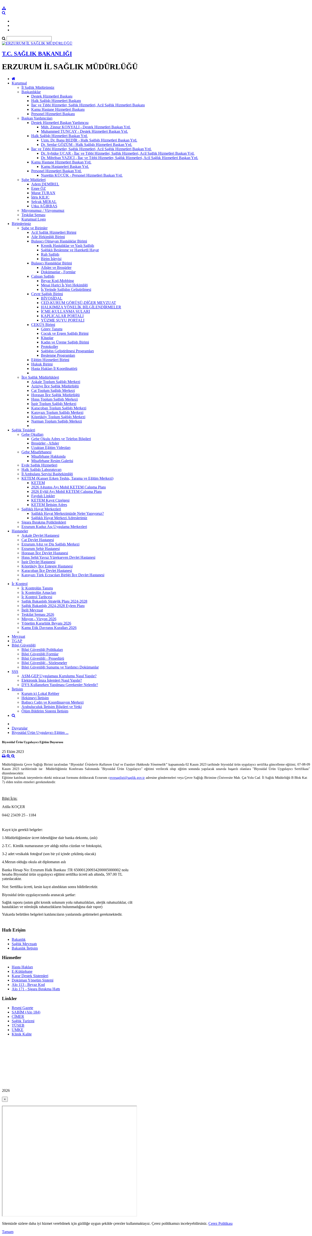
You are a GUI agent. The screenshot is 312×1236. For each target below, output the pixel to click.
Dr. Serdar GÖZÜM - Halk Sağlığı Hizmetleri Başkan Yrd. (86, 144)
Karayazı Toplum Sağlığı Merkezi (57, 412)
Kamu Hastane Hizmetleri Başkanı (58, 109)
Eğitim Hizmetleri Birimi (50, 360)
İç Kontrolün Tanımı (37, 588)
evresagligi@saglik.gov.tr (127, 778)
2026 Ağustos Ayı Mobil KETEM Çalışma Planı (68, 487)
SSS (15, 671)
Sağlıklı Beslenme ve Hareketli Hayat (70, 250)
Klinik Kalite (22, 1034)
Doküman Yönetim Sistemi (32, 980)
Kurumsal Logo (33, 219)
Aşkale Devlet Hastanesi (40, 535)
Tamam (7, 1232)
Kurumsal (19, 83)
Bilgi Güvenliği (24, 645)
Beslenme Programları (58, 355)
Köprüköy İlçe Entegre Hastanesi (47, 566)
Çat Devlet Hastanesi (37, 540)
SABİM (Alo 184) (26, 1012)
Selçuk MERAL (44, 202)
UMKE (17, 1030)
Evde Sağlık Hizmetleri (39, 465)
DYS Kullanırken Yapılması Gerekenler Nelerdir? (59, 685)
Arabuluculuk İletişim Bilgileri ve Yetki (51, 707)
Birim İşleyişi (51, 259)
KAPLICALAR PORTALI (62, 316)
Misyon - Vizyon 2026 (38, 619)
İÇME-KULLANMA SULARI (65, 311)
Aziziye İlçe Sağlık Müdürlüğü (55, 386)
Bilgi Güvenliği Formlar (39, 654)
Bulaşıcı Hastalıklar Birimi (51, 263)
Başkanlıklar (31, 92)
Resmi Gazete (22, 1008)
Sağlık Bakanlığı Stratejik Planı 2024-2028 (54, 601)
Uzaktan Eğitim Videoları (50, 448)
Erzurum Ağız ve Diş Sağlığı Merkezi (50, 544)
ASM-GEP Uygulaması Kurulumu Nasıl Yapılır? (59, 676)
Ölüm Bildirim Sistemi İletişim (44, 711)
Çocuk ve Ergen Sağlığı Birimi (64, 333)
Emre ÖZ (38, 188)
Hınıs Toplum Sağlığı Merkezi (54, 399)
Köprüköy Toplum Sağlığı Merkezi (58, 417)
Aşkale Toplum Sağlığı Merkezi (55, 382)
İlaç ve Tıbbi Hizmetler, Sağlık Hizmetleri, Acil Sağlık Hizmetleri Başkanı (88, 105)
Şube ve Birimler (34, 228)
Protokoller (49, 346)
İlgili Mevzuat (32, 610)
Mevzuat (18, 636)
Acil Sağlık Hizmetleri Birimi (53, 232)
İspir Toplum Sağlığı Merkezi (53, 404)
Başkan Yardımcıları (36, 118)
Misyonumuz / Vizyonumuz (42, 210)
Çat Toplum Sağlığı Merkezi (53, 390)
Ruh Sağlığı (50, 254)
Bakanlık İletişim (25, 948)
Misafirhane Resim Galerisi (52, 461)
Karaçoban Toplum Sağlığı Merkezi (58, 408)
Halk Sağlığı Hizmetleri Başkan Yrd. (59, 136)
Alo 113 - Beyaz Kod (28, 985)
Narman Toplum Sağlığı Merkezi (56, 421)
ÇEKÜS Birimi (43, 325)
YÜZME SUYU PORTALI (62, 320)
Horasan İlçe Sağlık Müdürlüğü (55, 395)
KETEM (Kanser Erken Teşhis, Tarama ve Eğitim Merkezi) (67, 478)
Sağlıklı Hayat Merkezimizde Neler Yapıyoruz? (67, 513)
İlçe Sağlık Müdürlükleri (40, 377)
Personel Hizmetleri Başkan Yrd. (56, 171)
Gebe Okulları (32, 434)
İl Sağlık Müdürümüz (37, 87)
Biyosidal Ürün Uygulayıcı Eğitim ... (40, 732)
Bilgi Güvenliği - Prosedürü (42, 658)
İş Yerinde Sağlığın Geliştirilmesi (66, 289)
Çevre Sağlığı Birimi (47, 294)
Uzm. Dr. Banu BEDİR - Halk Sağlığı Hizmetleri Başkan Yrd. (89, 140)
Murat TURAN (43, 193)
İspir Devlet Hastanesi (38, 562)
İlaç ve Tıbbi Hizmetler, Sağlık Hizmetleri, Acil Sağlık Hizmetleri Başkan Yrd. (91, 149)
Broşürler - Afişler (45, 443)
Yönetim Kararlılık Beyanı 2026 (46, 623)
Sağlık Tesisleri (23, 430)
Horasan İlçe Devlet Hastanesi (44, 553)
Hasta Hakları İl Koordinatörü (54, 368)
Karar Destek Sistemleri (30, 976)
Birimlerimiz (21, 224)
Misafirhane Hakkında (48, 456)
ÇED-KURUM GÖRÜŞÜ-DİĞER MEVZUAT (78, 303)
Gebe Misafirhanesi (36, 452)
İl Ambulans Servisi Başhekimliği (47, 474)
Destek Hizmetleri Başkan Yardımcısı (59, 123)
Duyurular (20, 728)
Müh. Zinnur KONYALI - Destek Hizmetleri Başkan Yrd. (86, 127)
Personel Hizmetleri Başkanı (53, 114)
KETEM (38, 483)
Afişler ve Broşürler (56, 267)
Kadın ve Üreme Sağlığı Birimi (65, 342)
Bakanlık (19, 939)
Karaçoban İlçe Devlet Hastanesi (46, 570)
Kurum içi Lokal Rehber (40, 693)
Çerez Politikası (220, 1223)
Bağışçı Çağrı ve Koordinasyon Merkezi (52, 702)
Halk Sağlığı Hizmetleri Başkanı (56, 101)
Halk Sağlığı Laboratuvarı (41, 469)
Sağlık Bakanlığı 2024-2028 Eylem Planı (53, 606)
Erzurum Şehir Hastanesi (40, 549)
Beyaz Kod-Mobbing (57, 281)
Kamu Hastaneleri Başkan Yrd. (65, 166)
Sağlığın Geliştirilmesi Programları (67, 351)
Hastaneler (20, 531)
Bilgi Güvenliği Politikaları (42, 650)
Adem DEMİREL (45, 184)
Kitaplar (47, 338)
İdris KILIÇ (40, 197)
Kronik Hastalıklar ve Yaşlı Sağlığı (67, 245)
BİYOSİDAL (51, 298)
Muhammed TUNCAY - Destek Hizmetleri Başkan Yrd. (84, 131)
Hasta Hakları (22, 967)
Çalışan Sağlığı (42, 276)
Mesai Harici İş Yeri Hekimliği (64, 285)
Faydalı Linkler (43, 496)
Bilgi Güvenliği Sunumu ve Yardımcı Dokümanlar (60, 667)
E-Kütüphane (22, 971)
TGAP (17, 641)
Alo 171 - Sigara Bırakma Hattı (36, 989)
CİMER (18, 1016)
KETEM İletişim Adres (49, 505)
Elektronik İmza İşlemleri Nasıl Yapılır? (51, 680)
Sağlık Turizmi (23, 1021)
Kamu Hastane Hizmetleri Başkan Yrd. (61, 162)
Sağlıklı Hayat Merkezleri (41, 509)
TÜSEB (18, 1025)
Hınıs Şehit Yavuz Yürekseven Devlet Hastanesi (58, 557)
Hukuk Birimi (42, 364)
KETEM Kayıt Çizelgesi (50, 500)
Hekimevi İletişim (35, 698)
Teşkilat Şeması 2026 (37, 614)
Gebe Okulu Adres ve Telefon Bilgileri (61, 439)
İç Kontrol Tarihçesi (36, 597)
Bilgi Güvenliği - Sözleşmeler (44, 663)
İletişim (17, 689)
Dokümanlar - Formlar (58, 272)
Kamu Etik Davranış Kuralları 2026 (49, 628)
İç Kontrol (20, 584)
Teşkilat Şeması (33, 215)
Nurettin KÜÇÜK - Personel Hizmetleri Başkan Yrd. (82, 175)
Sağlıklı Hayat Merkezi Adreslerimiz (59, 518)
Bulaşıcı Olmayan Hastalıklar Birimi (59, 241)
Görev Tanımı (51, 329)
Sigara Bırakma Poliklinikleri (43, 522)
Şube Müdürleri (33, 180)
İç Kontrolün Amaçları (38, 592)
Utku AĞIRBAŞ (44, 206)
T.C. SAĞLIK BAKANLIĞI (37, 54)
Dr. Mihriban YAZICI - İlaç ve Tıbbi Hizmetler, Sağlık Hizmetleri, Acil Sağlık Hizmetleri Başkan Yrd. (119, 158)
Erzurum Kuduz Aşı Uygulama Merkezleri (54, 527)
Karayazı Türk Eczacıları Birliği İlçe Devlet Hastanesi (62, 575)
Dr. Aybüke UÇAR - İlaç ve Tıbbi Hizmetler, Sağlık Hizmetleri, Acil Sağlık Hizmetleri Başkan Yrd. (118, 153)
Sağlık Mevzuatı (24, 944)
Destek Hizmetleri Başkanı (51, 96)
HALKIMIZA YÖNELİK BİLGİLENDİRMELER (81, 307)
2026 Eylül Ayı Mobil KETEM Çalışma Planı (66, 491)
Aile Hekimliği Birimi (48, 237)
